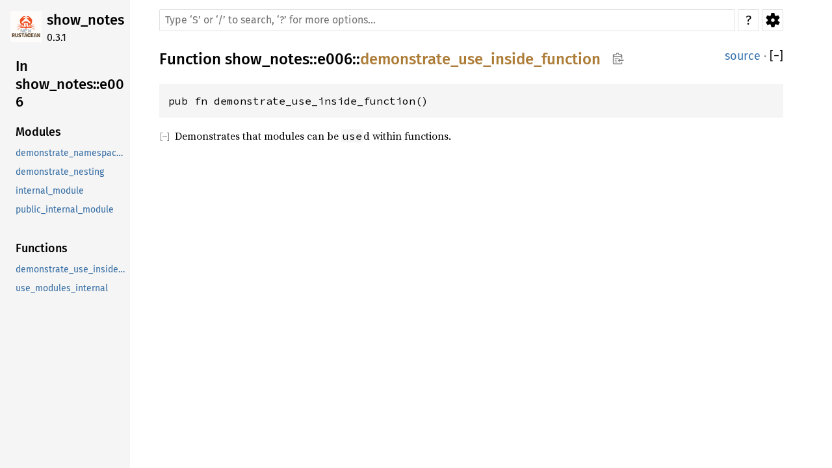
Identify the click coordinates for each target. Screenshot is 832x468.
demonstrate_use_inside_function (71, 269)
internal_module (50, 190)
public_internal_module (65, 209)
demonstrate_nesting (60, 171)
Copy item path (618, 58)
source (742, 56)
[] (776, 56)
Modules (38, 132)
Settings (772, 20)
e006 (334, 59)
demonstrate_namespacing (71, 153)
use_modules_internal (62, 288)
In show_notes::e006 (70, 83)
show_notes (85, 20)
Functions (42, 248)
